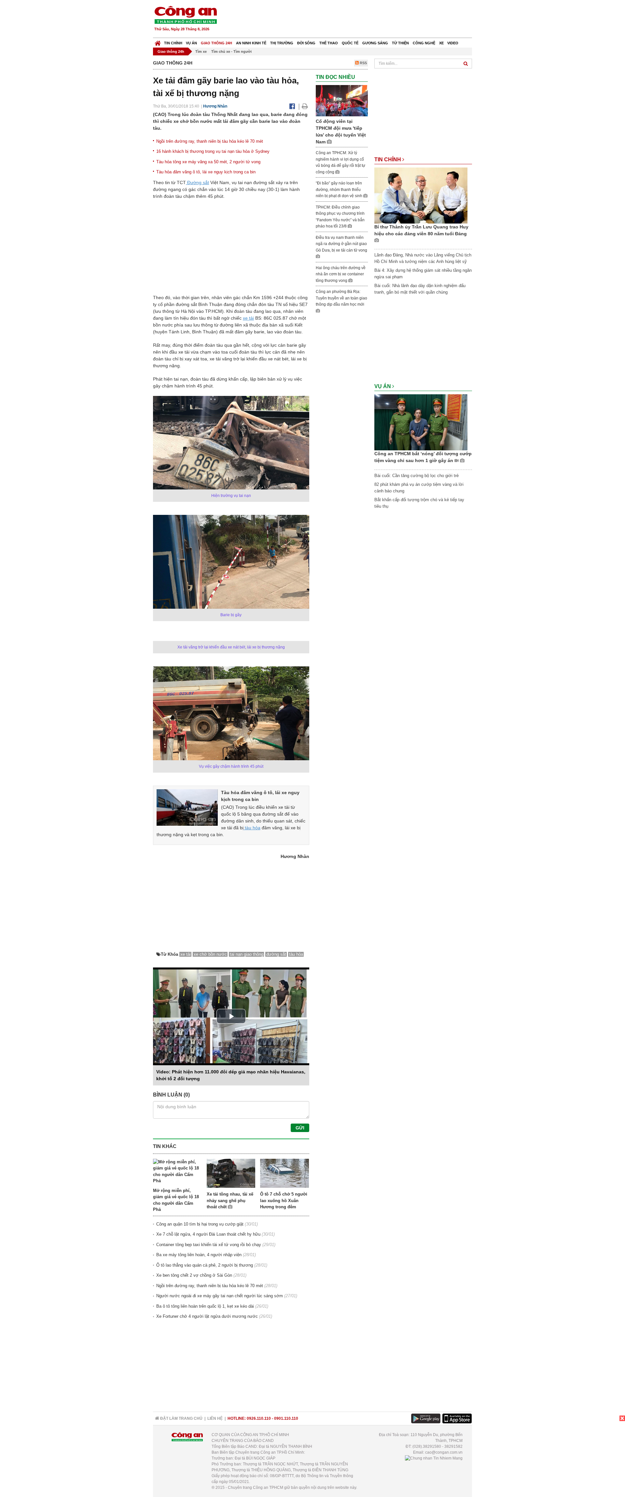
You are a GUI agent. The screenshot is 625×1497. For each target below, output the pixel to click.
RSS (363, 63)
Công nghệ (424, 43)
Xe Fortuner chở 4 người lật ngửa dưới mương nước (207, 1316)
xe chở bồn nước (210, 954)
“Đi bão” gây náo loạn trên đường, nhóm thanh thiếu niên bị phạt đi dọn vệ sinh (339, 189)
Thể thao (328, 43)
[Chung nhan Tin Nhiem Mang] (434, 1458)
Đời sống (306, 43)
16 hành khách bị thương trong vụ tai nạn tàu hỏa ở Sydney (213, 151)
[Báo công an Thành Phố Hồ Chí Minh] (185, 14)
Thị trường (281, 43)
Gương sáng (375, 43)
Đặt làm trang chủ (180, 1418)
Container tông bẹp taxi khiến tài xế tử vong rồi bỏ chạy (208, 1244)
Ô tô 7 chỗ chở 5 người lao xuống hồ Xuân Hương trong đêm (283, 1200)
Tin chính (173, 43)
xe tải (248, 318)
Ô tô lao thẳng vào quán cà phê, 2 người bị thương (204, 1265)
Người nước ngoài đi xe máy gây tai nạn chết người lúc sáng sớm (219, 1295)
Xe (441, 43)
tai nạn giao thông (246, 954)
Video (452, 43)
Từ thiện (400, 43)
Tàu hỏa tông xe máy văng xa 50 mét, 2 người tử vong (208, 161)
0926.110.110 (259, 1418)
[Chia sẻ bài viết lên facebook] (292, 106)
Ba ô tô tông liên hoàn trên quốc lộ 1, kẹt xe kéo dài (205, 1306)
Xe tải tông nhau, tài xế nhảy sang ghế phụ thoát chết (230, 1200)
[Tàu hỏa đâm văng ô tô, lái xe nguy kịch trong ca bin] (187, 807)
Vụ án (191, 43)
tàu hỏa (251, 827)
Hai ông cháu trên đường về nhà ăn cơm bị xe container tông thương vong (341, 274)
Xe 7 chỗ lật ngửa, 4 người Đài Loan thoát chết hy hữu (208, 1234)
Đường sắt (197, 182)
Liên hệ (215, 1418)
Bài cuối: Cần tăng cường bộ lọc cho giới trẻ (416, 475)
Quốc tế (350, 43)
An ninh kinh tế (251, 43)
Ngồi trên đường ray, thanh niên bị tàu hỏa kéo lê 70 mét (209, 141)
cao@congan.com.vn (444, 1452)
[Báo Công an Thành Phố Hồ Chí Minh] (157, 41)
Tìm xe (201, 51)
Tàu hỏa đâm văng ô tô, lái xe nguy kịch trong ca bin (206, 171)
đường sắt (276, 954)
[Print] (305, 106)
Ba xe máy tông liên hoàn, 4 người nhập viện (199, 1254)
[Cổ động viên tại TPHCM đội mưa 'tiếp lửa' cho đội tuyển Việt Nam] (342, 100)
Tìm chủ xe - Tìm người (231, 51)
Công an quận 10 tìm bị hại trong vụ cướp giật (199, 1224)
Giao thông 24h (216, 43)
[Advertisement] (353, 19)
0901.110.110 (286, 1418)
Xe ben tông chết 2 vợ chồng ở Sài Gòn (194, 1275)
